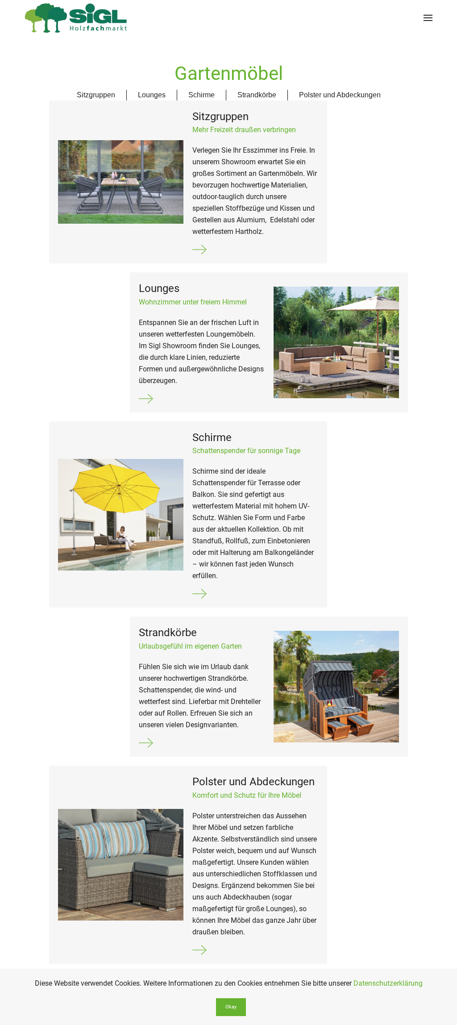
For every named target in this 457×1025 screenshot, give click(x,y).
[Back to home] (76, 18)
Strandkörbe (256, 95)
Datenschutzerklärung (388, 983)
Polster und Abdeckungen (340, 95)
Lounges (152, 95)
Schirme (201, 95)
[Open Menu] (428, 18)
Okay (231, 1007)
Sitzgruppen (96, 95)
